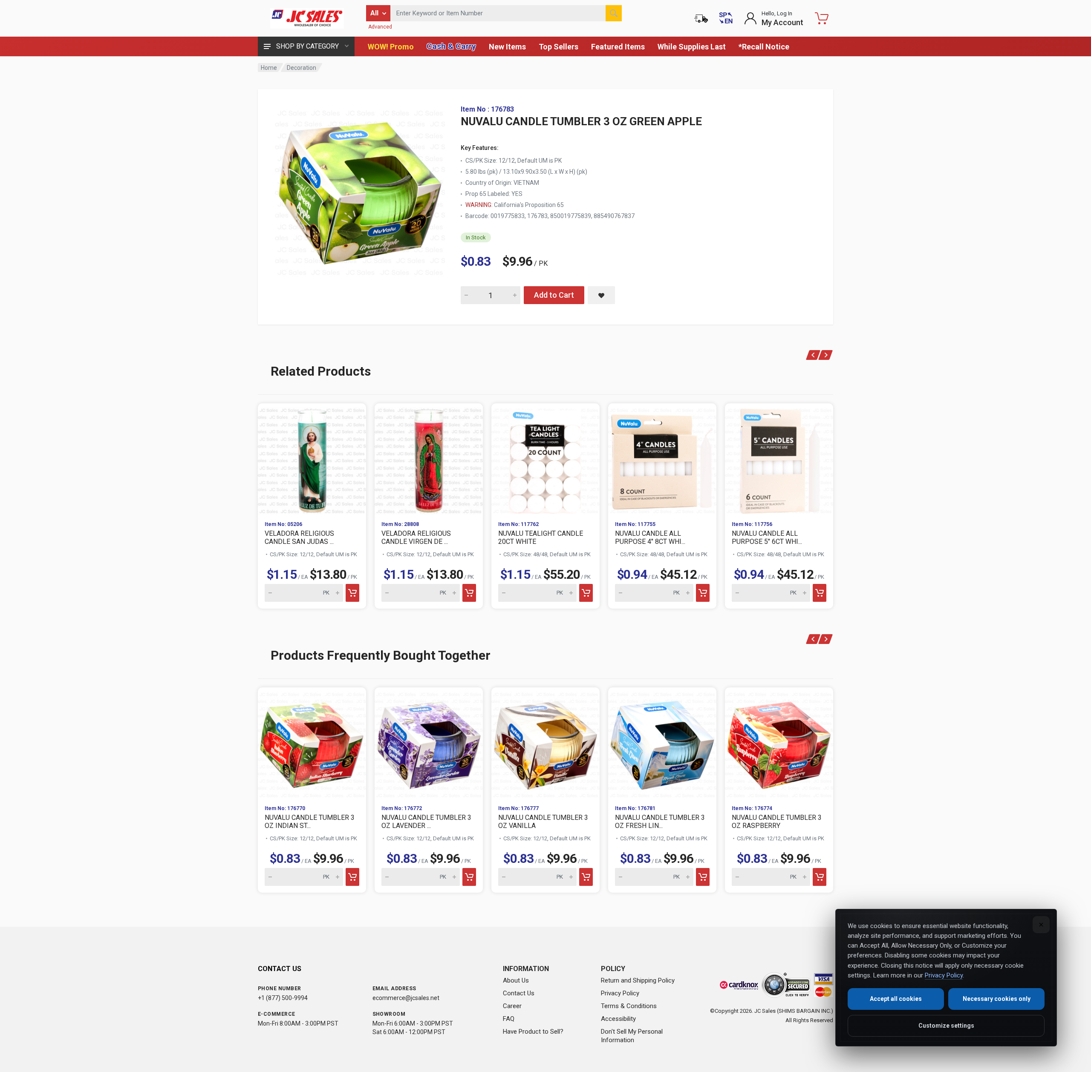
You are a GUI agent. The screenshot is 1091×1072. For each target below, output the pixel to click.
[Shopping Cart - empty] (821, 18)
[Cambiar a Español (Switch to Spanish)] (725, 18)
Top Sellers (558, 46)
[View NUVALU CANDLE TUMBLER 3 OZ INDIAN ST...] (312, 742)
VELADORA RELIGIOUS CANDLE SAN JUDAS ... (299, 537)
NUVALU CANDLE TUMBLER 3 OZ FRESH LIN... (660, 821)
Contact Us (518, 993)
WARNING (478, 204)
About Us (516, 980)
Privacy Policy (620, 993)
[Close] (1041, 924)
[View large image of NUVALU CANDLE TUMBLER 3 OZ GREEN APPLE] (360, 190)
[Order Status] (701, 18)
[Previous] (813, 355)
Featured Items (618, 46)
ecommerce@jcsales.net (405, 997)
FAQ (508, 1019)
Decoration (301, 67)
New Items (507, 46)
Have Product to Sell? (533, 1031)
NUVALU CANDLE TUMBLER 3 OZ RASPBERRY (777, 821)
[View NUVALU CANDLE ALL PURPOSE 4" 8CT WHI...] (662, 458)
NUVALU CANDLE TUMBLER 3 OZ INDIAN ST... (310, 821)
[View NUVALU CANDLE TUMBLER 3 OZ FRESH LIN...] (662, 742)
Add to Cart (554, 294)
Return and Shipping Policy (638, 980)
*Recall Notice (764, 46)
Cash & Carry (451, 46)
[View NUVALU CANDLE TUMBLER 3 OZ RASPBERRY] (779, 742)
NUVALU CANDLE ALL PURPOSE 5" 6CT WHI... (767, 537)
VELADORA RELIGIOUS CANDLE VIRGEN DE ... (416, 537)
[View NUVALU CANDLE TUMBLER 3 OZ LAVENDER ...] (429, 742)
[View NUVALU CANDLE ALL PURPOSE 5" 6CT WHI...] (779, 458)
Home (269, 67)
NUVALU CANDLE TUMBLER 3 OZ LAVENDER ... (426, 821)
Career (512, 1006)
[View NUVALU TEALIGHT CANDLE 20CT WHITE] (545, 458)
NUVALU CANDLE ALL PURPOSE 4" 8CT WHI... (650, 537)
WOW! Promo (391, 46)
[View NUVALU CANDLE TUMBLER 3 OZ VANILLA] (545, 742)
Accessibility (618, 1019)
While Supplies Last (692, 46)
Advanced (380, 27)
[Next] (825, 355)
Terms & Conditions (629, 1006)
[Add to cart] (352, 593)
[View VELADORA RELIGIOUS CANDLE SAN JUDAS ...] (312, 458)
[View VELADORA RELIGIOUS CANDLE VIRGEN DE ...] (429, 458)
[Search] (614, 13)
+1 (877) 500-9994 (283, 997)
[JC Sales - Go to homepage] (307, 18)
